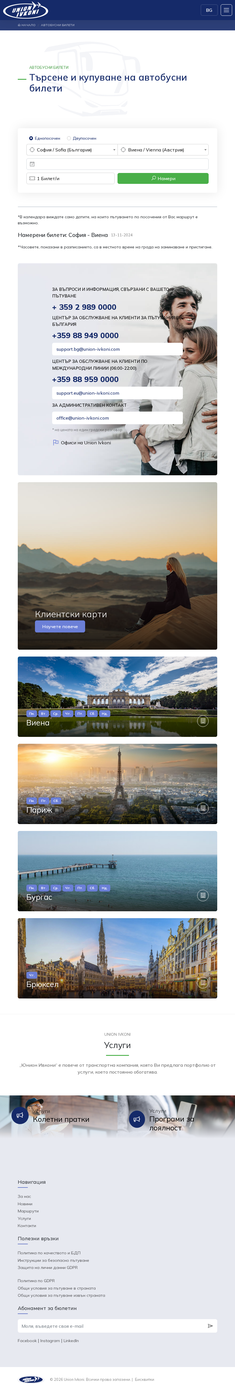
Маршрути (28, 1211)
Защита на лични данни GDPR (48, 1267)
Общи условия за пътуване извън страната (61, 1295)
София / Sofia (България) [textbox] (64, 150)
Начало (28, 25)
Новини (25, 1203)
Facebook (27, 1340)
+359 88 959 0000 (85, 379)
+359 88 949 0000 (85, 335)
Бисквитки (144, 1379)
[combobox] (71, 149)
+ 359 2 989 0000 (84, 307)
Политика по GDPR (36, 1280)
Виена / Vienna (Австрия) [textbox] (156, 150)
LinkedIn (71, 1340)
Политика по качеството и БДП (49, 1252)
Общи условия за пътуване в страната (57, 1288)
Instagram (50, 1340)
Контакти (27, 1225)
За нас (24, 1196)
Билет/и (48, 178)
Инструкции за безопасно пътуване (53, 1260)
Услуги (24, 1218)
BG (209, 10)
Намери (165, 178)
